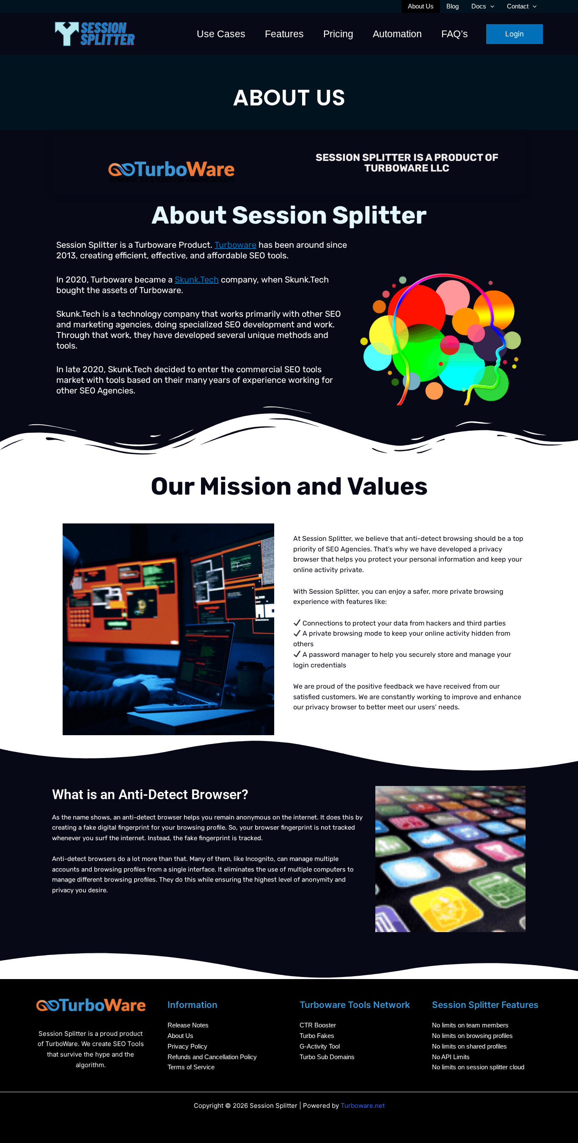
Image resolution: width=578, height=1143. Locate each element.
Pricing (338, 33)
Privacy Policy (187, 1046)
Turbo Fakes (317, 1035)
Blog (452, 6)
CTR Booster (318, 1025)
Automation (397, 33)
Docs (478, 6)
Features (284, 33)
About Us (421, 6)
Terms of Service (191, 1067)
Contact (517, 6)
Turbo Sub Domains (327, 1056)
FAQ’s (454, 33)
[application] (490, 6)
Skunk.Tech (197, 279)
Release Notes (188, 1025)
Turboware (235, 245)
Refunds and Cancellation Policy (212, 1056)
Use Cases (221, 33)
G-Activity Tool (320, 1046)
